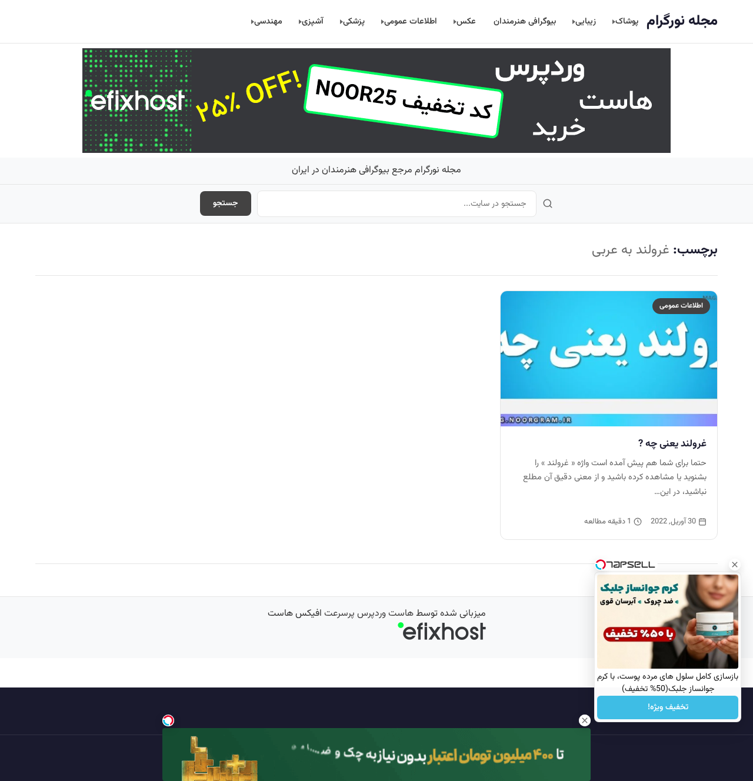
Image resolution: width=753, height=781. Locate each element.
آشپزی (313, 21)
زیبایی (585, 21)
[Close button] (735, 564)
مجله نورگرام (682, 21)
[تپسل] (168, 720)
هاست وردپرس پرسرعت (369, 613)
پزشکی (354, 21)
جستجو (225, 203)
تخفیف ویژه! (668, 707)
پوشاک (626, 21)
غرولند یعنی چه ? (672, 444)
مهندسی (268, 21)
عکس (466, 21)
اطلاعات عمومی (410, 21)
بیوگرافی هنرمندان (525, 21)
